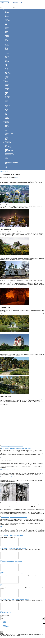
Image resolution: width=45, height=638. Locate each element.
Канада (6, 137)
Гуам (6, 155)
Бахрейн (6, 48)
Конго (6, 37)
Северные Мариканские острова (11, 162)
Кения (6, 32)
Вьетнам (6, 49)
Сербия (6, 100)
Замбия (6, 17)
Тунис (6, 21)
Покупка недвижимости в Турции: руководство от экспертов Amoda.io (14, 599)
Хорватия (7, 104)
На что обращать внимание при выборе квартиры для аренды (13, 585)
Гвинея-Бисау (7, 20)
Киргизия (7, 58)
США (6, 139)
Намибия (6, 31)
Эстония (6, 110)
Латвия (6, 117)
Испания (6, 90)
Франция (6, 102)
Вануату (6, 159)
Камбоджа (7, 56)
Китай (6, 60)
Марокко (7, 35)
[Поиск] (43, 618)
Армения (6, 47)
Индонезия (7, 53)
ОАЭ (6, 65)
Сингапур (7, 66)
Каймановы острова (9, 135)
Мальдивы (7, 62)
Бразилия (7, 125)
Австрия (6, 81)
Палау (6, 145)
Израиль (6, 77)
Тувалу (6, 157)
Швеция (6, 109)
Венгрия (6, 114)
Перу (6, 129)
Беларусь (7, 112)
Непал (6, 64)
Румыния (7, 98)
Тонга (6, 161)
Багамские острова (9, 133)
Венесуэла (7, 126)
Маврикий (7, 12)
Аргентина (7, 122)
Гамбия (6, 40)
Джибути (7, 36)
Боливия (6, 123)
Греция (6, 89)
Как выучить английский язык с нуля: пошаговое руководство (13, 548)
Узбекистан (7, 70)
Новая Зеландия (8, 146)
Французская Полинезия (10, 147)
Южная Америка (6, 121)
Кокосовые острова (9, 150)
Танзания (7, 25)
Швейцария (7, 108)
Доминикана (7, 141)
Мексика (6, 138)
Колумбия (7, 127)
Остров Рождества (9, 153)
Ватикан (6, 85)
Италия (6, 92)
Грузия (6, 51)
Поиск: (1, 7)
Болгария (7, 84)
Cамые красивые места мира (11, 2)
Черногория (7, 105)
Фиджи (6, 149)
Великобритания (8, 86)
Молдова (7, 118)
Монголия (7, 78)
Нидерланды (7, 96)
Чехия (6, 106)
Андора (6, 82)
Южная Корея (7, 73)
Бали (6, 167)
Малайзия (7, 61)
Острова (4, 165)
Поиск (1, 616)
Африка (4, 9)
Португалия (7, 97)
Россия (4, 119)
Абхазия (6, 44)
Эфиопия (7, 27)
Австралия (7, 143)
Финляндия (7, 101)
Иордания (7, 55)
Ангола (6, 33)
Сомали (6, 28)
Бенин (6, 39)
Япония (6, 74)
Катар (6, 57)
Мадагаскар (7, 16)
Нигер (6, 41)
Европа (4, 80)
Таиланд (6, 68)
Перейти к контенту (4, 1)
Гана (6, 24)
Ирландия (7, 115)
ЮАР (6, 15)
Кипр (6, 93)
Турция (6, 69)
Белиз (6, 134)
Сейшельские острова (9, 13)
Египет (6, 11)
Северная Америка (6, 131)
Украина (6, 113)
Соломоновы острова (9, 154)
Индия (6, 52)
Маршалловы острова (9, 151)
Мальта (6, 94)
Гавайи (6, 158)
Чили (6, 130)
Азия (4, 43)
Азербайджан (7, 45)
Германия (7, 88)
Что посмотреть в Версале (5, 612)
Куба (6, 166)
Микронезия (7, 163)
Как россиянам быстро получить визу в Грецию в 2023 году (12, 573)
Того (6, 29)
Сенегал (6, 19)
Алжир (6, 23)
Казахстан (7, 76)
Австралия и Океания (7, 142)
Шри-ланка (7, 72)
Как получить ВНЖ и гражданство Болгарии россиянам (11, 561)
